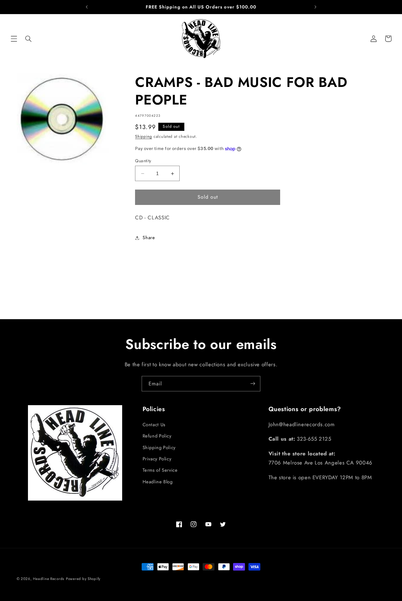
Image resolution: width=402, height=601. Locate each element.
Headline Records (48, 578)
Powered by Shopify (83, 578)
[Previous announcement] (87, 7)
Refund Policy (157, 435)
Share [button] (149, 237)
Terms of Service (160, 470)
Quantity (143, 161)
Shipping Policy (159, 447)
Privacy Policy (157, 458)
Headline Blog (158, 481)
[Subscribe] (253, 383)
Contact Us (154, 424)
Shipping (143, 136)
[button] (14, 38)
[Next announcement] (315, 7)
